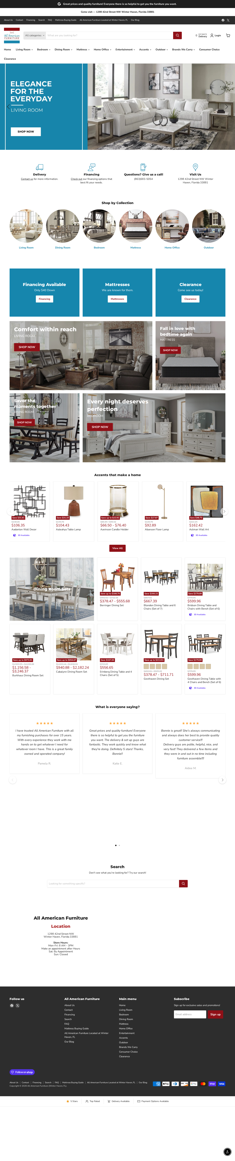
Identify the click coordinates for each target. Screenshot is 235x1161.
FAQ (50, 20)
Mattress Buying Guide (65, 20)
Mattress (82, 49)
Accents (144, 49)
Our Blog (135, 20)
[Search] (177, 35)
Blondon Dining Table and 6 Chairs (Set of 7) (160, 607)
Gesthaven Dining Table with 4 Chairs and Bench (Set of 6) (204, 680)
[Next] (224, 511)
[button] (9, 106)
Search (41, 20)
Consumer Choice (209, 49)
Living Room (23, 49)
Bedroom (43, 49)
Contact (19, 20)
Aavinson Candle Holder (114, 529)
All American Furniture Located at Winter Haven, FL (104, 20)
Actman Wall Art (199, 529)
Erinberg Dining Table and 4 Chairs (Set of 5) (116, 673)
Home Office (102, 49)
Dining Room (62, 49)
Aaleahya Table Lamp (68, 529)
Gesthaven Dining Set (156, 679)
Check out (76, 179)
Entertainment (124, 49)
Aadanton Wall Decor (24, 529)
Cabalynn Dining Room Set (71, 672)
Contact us (27, 179)
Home (7, 49)
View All (117, 548)
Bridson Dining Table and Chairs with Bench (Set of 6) (204, 607)
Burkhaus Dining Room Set (27, 675)
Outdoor (161, 49)
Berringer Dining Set (112, 605)
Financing (30, 20)
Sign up (215, 1014)
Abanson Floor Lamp (157, 529)
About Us (8, 20)
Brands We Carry (182, 49)
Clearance (10, 59)
